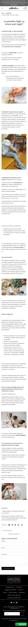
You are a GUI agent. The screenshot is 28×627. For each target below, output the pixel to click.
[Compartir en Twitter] (12, 525)
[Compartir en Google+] (19, 525)
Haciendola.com (14, 620)
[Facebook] (11, 602)
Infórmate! (19, 587)
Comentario (4, 554)
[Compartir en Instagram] (15, 525)
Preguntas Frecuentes (10, 589)
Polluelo (6, 618)
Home (3, 13)
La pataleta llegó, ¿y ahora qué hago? (10, 14)
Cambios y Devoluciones (14, 597)
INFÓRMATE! (8, 13)
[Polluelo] (14, 8)
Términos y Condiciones (14, 595)
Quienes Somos (10, 587)
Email (3, 547)
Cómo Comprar (13, 592)
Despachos (22, 592)
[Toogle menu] (2, 8)
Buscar (5, 592)
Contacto (20, 589)
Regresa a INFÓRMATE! (14, 534)
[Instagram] (14, 602)
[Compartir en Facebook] (9, 525)
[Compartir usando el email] (22, 525)
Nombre (3, 541)
